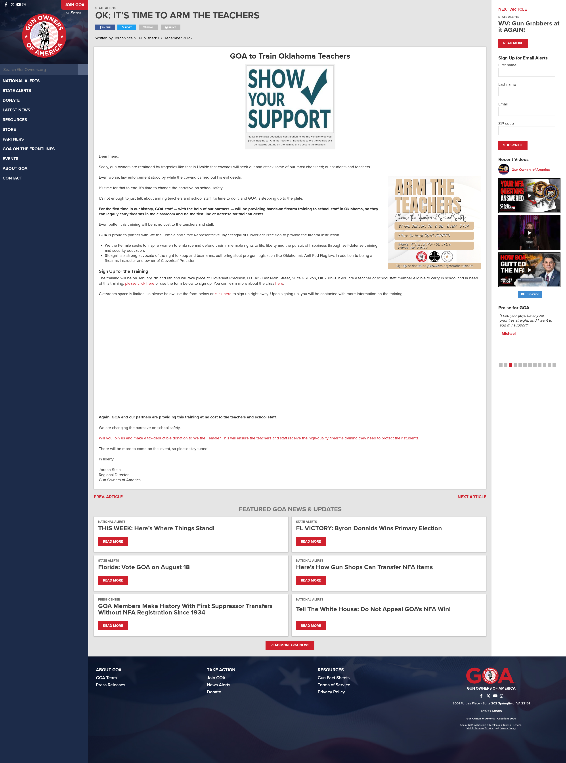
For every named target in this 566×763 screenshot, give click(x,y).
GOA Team (106, 678)
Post (128, 27)
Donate (11, 100)
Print (172, 27)
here (279, 283)
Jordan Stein (125, 38)
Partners (13, 139)
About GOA (15, 168)
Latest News (16, 110)
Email (150, 27)
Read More (113, 541)
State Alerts (17, 90)
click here (223, 293)
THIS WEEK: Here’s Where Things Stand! (156, 528)
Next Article (472, 496)
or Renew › (74, 12)
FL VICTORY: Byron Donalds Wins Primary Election (369, 528)
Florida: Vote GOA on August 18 (144, 567)
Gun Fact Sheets (334, 678)
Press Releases (110, 685)
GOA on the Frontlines (29, 149)
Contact (12, 178)
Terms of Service (334, 685)
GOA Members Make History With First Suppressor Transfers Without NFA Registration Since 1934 (185, 609)
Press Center (109, 599)
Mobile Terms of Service (480, 728)
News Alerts (218, 685)
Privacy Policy (331, 692)
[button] (501, 365)
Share (106, 27)
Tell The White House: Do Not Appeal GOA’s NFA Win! (373, 609)
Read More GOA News (290, 645)
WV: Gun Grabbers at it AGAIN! (529, 26)
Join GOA (74, 4)
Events (10, 158)
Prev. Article (108, 496)
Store (9, 129)
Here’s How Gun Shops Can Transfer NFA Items (364, 567)
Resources (15, 119)
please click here (139, 283)
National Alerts (21, 80)
